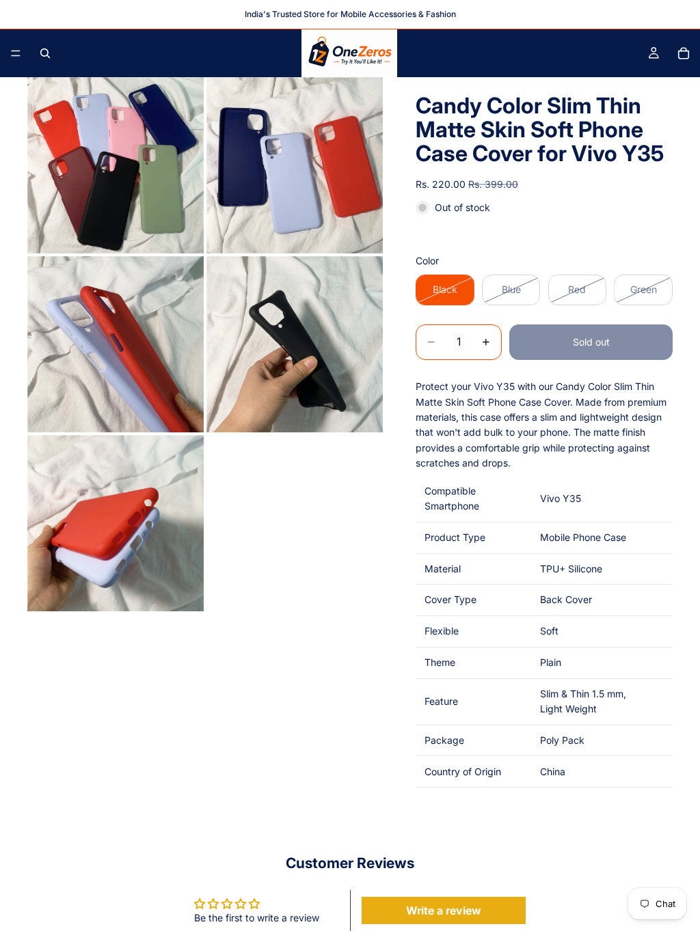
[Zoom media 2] (294, 165)
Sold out (591, 342)
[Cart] (684, 53)
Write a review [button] (443, 910)
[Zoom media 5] (115, 523)
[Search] (45, 53)
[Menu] (15, 53)
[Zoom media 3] (115, 344)
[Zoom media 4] (294, 344)
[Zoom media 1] (115, 165)
